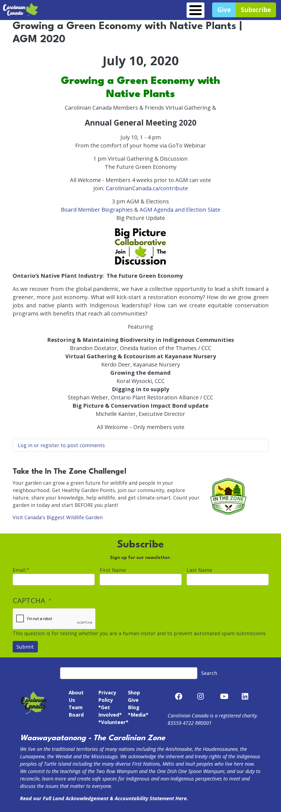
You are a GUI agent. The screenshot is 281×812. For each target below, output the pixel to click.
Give (133, 700)
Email (19, 570)
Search (209, 673)
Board (76, 714)
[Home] (20, 6)
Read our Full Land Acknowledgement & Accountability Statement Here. (104, 798)
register (49, 445)
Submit (25, 646)
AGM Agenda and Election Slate (180, 209)
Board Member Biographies (97, 209)
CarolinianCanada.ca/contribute (147, 188)
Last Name (199, 570)
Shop (134, 692)
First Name (113, 570)
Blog (133, 707)
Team (76, 707)
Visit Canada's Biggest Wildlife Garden (58, 517)
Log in (25, 445)
